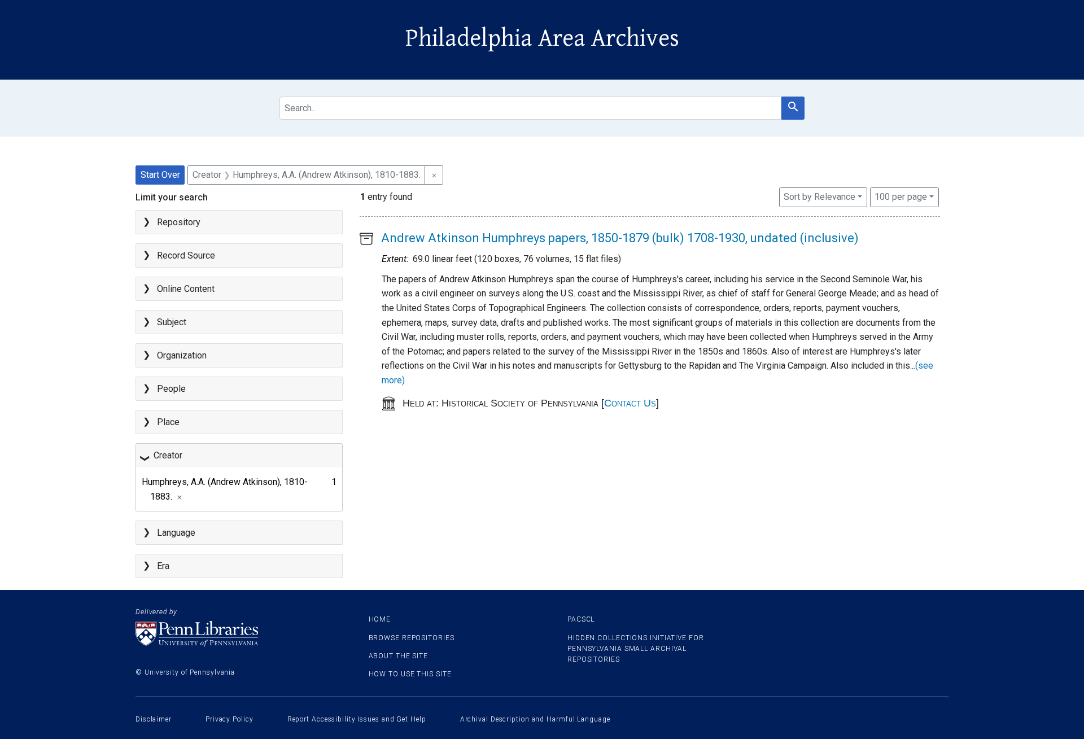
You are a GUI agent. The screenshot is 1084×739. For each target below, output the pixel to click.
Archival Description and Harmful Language (535, 719)
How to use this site (410, 674)
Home (380, 619)
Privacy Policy (229, 719)
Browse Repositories (411, 638)
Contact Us (630, 403)
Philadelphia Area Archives (542, 38)
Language (176, 532)
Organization (182, 355)
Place (168, 422)
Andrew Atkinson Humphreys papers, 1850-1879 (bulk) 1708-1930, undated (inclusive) (620, 238)
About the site (399, 656)
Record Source (186, 255)
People (171, 388)
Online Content (186, 288)
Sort (819, 196)
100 (901, 196)
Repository (178, 222)
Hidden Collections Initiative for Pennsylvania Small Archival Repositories (635, 648)
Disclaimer (154, 719)
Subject (171, 322)
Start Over (160, 174)
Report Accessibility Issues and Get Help (356, 719)
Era (163, 566)
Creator (168, 455)
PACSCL (581, 619)
